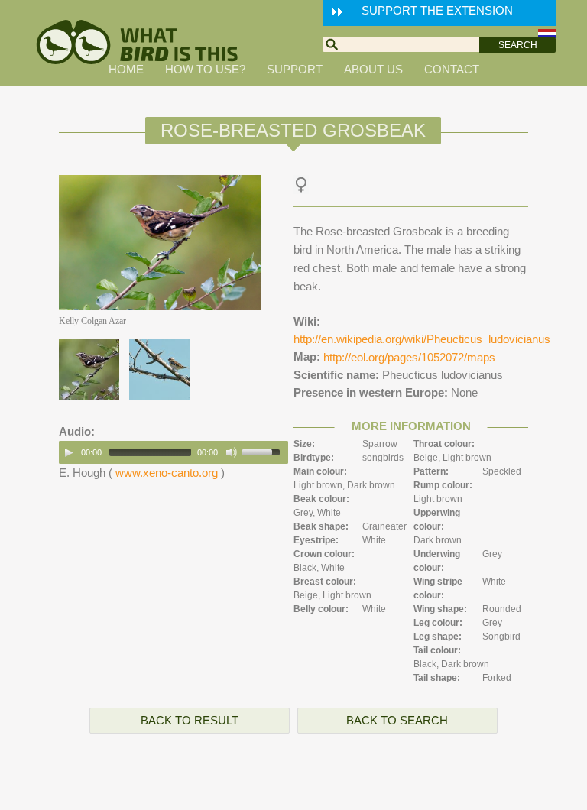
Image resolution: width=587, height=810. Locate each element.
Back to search (397, 720)
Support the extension (437, 10)
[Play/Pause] (69, 452)
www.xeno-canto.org (166, 472)
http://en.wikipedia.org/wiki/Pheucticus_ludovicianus (422, 338)
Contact (451, 69)
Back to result (189, 720)
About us (373, 69)
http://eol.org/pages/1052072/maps (409, 357)
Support (295, 69)
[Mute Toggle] (231, 452)
